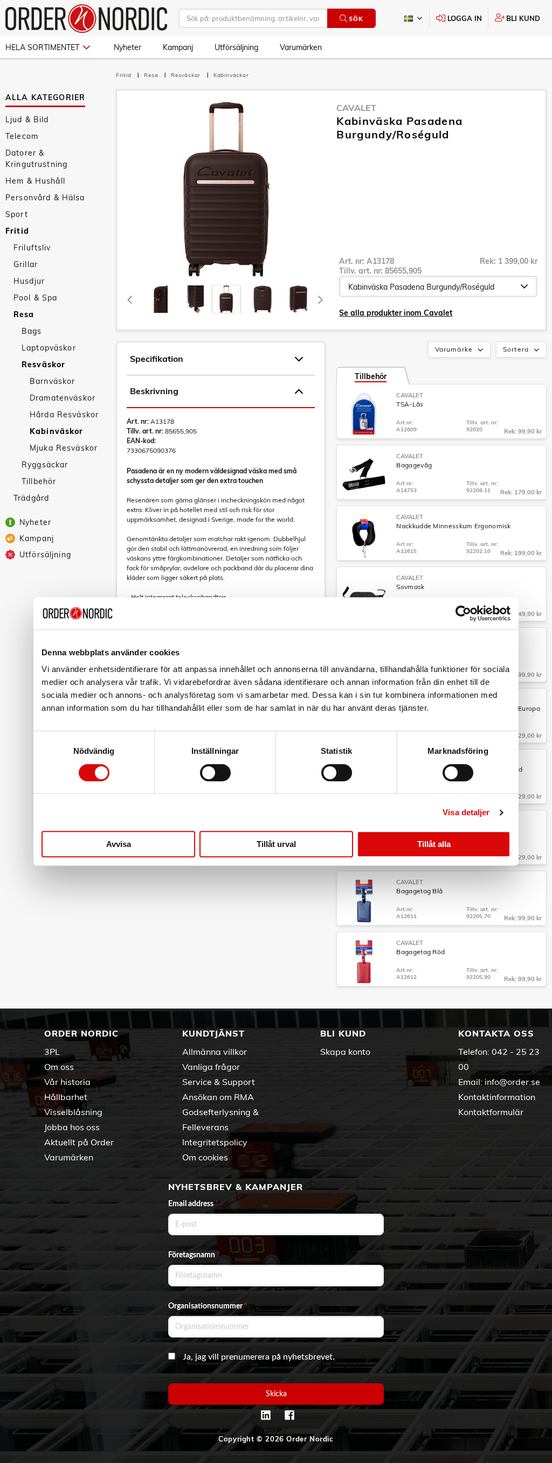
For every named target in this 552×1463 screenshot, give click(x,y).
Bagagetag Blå (419, 891)
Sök (356, 19)
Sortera (516, 349)
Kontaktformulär (490, 1112)
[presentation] (226, 299)
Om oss (59, 1066)
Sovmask (410, 587)
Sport (16, 214)
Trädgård (31, 498)
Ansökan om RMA (218, 1096)
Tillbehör (39, 481)
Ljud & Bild (27, 119)
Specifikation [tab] (156, 358)
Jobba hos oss (72, 1127)
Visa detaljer (466, 812)
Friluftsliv (32, 248)
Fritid (17, 231)
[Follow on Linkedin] (265, 1415)
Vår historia (67, 1081)
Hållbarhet (65, 1096)
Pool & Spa (35, 298)
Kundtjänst (213, 1033)
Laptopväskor (49, 348)
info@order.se (512, 1081)
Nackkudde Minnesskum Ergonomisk (453, 526)
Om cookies (205, 1157)
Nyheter (127, 47)
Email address (193, 1204)
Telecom (21, 136)
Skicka (276, 1394)
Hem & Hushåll (35, 181)
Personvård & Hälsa (45, 197)
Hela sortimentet (42, 47)
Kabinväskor (57, 431)
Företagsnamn (194, 1255)
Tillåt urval (276, 844)
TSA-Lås (409, 404)
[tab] (154, 299)
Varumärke (454, 349)
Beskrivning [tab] (154, 391)
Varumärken (301, 47)
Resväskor (43, 364)
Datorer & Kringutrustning (36, 158)
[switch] (215, 772)
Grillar (25, 264)
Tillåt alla (434, 844)
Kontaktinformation (496, 1096)
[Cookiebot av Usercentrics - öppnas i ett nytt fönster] (463, 613)
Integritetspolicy (214, 1142)
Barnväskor (52, 381)
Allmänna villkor (214, 1051)
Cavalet (356, 107)
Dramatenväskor (62, 398)
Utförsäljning (236, 47)
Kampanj (178, 47)
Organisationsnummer (207, 1306)
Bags (32, 331)
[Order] (86, 18)
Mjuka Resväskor (64, 448)
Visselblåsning (73, 1112)
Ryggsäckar (45, 465)
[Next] (320, 299)
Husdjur (29, 281)
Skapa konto (345, 1051)
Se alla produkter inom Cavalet (395, 313)
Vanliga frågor (211, 1066)
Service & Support (218, 1081)
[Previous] (130, 299)
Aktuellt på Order (79, 1142)
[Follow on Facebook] (289, 1415)
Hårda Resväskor (64, 414)
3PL (52, 1051)
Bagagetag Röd (420, 952)
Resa (23, 314)
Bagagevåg (414, 465)
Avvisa (118, 844)
